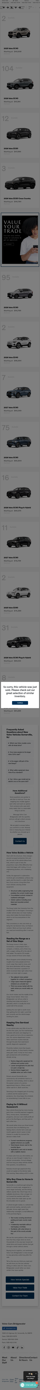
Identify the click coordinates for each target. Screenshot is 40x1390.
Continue (20, 703)
